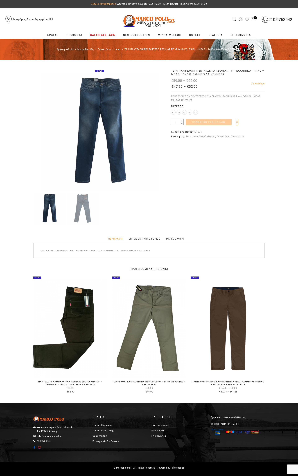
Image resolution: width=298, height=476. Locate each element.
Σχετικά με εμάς (160, 425)
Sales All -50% (102, 35)
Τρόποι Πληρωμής (103, 425)
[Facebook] (34, 447)
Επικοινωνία (240, 35)
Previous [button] (41, 132)
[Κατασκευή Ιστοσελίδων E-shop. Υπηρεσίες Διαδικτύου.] (178, 468)
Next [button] (157, 132)
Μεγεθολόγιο (175, 239)
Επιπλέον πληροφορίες (144, 239)
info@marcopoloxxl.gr (49, 436)
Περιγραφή (115, 239)
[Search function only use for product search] (234, 19)
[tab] (115, 239)
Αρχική (53, 35)
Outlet (195, 35)
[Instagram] (40, 447)
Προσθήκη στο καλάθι (208, 122)
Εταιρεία (216, 35)
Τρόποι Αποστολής (103, 430)
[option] (99, 132)
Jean (117, 49)
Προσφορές (158, 430)
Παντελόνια (104, 49)
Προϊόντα (74, 35)
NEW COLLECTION (136, 35)
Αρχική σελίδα (65, 49)
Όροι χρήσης (100, 436)
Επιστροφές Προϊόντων (106, 441)
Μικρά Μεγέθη (169, 35)
